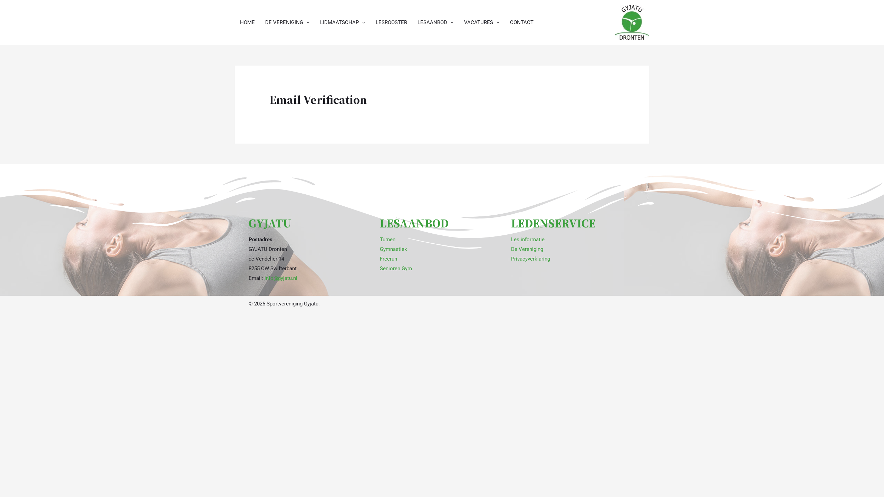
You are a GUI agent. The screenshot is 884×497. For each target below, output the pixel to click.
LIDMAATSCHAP (339, 22)
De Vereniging (527, 249)
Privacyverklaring (530, 259)
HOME (247, 22)
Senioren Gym (396, 268)
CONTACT (522, 22)
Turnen (387, 239)
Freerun (388, 259)
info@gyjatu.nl (281, 278)
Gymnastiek (393, 249)
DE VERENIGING (284, 22)
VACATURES (478, 22)
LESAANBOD (432, 22)
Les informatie (528, 239)
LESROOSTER (391, 22)
